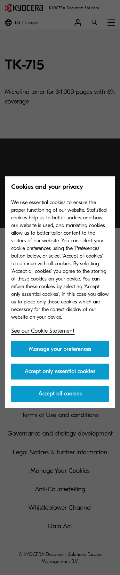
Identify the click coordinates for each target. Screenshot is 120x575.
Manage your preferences (60, 349)
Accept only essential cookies (60, 371)
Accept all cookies (60, 393)
